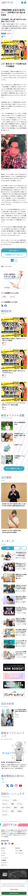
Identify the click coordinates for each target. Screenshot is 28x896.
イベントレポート (4, 858)
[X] (7, 785)
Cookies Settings (14, 889)
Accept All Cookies (14, 893)
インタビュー (4, 853)
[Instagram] (16, 785)
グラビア (3, 855)
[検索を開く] (22, 2)
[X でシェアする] (2, 306)
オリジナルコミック (19, 853)
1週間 (20, 548)
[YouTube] (20, 785)
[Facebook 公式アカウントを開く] (6, 844)
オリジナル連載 (18, 850)
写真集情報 (3, 860)
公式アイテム (4, 865)
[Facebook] (11, 785)
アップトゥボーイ (4, 862)
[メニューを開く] (25, 2)
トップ (2, 821)
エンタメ (3, 33)
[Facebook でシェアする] (5, 306)
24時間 (8, 548)
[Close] (26, 881)
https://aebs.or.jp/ (15, 878)
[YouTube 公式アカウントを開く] (12, 844)
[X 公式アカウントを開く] (2, 844)
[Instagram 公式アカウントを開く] (9, 844)
